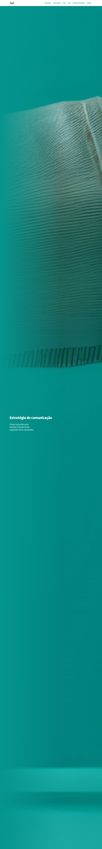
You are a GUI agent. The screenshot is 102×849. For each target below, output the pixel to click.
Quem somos (48, 3)
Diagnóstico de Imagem (79, 3)
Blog (69, 3)
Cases (64, 3)
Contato (89, 3)
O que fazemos (57, 3)
